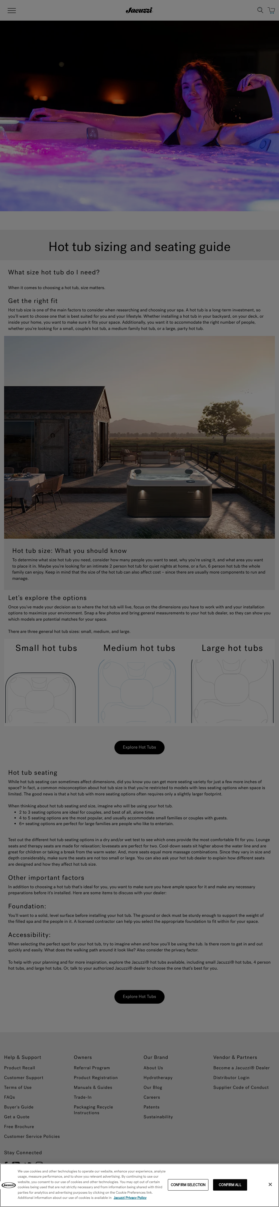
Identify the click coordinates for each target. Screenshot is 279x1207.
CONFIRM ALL (230, 1185)
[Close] (270, 1184)
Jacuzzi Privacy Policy (130, 1198)
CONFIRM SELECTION (188, 1185)
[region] (139, 1185)
